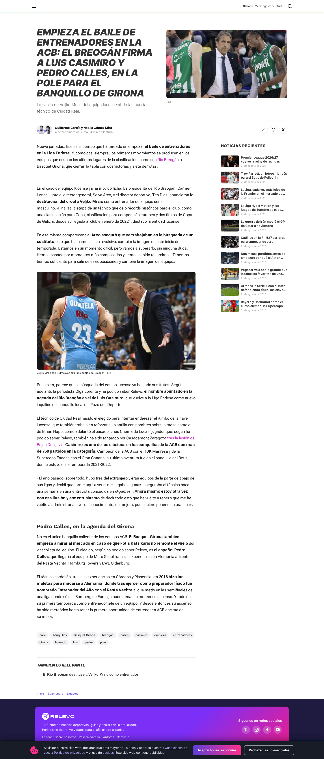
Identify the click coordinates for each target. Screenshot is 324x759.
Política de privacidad (69, 752)
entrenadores (182, 635)
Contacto (123, 737)
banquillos (60, 635)
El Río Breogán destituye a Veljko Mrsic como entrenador (90, 674)
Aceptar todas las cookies (217, 750)
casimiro (141, 635)
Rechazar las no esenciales (269, 750)
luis (75, 642)
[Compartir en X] (283, 130)
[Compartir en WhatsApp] (273, 130)
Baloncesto (55, 693)
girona (43, 642)
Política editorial (90, 737)
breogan (108, 635)
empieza (160, 635)
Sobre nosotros (65, 737)
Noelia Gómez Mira (98, 128)
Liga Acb (72, 693)
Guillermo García (67, 128)
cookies (108, 752)
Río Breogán (168, 159)
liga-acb (60, 642)
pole (103, 642)
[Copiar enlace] (264, 130)
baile (42, 635)
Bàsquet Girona (84, 635)
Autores (108, 737)
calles (124, 635)
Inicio (40, 693)
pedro (89, 642)
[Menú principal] (34, 6)
